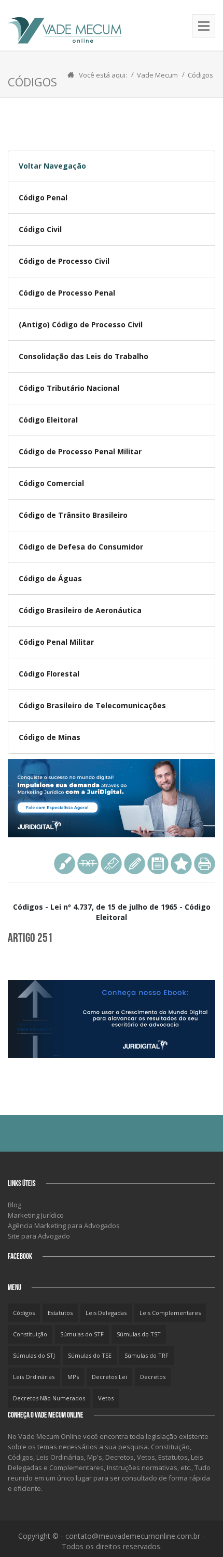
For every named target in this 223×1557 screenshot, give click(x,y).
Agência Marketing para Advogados (64, 1225)
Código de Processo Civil (64, 261)
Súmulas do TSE (90, 1355)
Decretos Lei (109, 1377)
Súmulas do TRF (146, 1355)
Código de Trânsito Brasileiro (73, 515)
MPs (73, 1377)
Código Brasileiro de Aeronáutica (80, 610)
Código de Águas (50, 578)
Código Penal (43, 197)
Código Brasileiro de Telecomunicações (92, 705)
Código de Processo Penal (67, 293)
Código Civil (40, 229)
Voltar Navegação (52, 166)
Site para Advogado (39, 1236)
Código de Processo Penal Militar (80, 451)
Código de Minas (49, 737)
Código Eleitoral (48, 420)
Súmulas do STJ (34, 1355)
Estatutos (60, 1313)
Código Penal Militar (56, 642)
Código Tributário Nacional (69, 388)
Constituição (30, 1334)
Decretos (152, 1377)
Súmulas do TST (139, 1334)
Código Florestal (49, 674)
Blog (14, 1204)
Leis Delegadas (106, 1313)
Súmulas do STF (82, 1334)
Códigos (200, 75)
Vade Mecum (157, 75)
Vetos (106, 1398)
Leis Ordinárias (33, 1377)
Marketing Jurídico (36, 1215)
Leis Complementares (170, 1313)
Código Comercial (51, 483)
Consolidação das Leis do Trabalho (83, 356)
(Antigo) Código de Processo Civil (81, 324)
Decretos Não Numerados (49, 1398)
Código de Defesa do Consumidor (81, 547)
